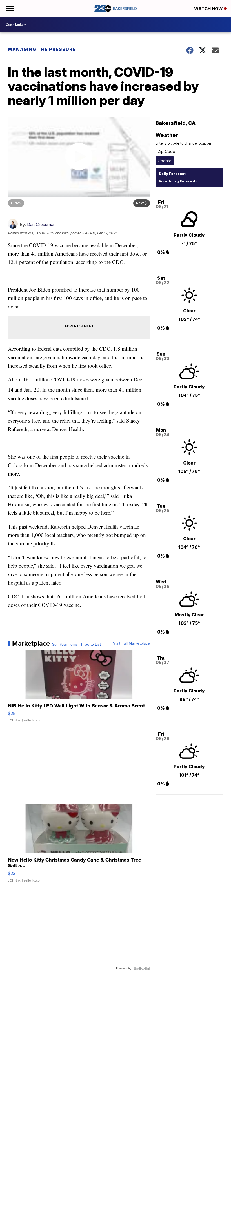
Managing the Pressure (42, 49)
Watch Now (209, 8)
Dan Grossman (41, 224)
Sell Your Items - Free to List (76, 645)
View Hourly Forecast (177, 181)
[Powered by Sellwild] (142, 969)
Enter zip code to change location (183, 143)
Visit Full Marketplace (131, 643)
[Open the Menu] (9, 8)
